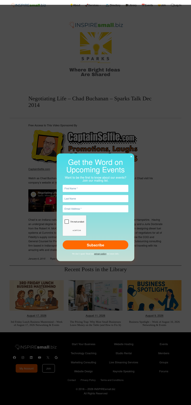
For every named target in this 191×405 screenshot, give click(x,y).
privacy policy (100, 254)
